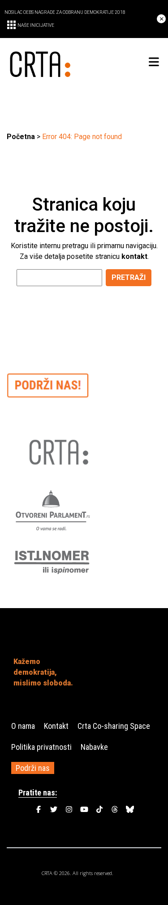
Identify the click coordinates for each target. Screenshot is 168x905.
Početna (21, 136)
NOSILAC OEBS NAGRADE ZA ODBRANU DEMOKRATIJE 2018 (64, 12)
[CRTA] (45, 62)
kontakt (134, 256)
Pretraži (129, 277)
